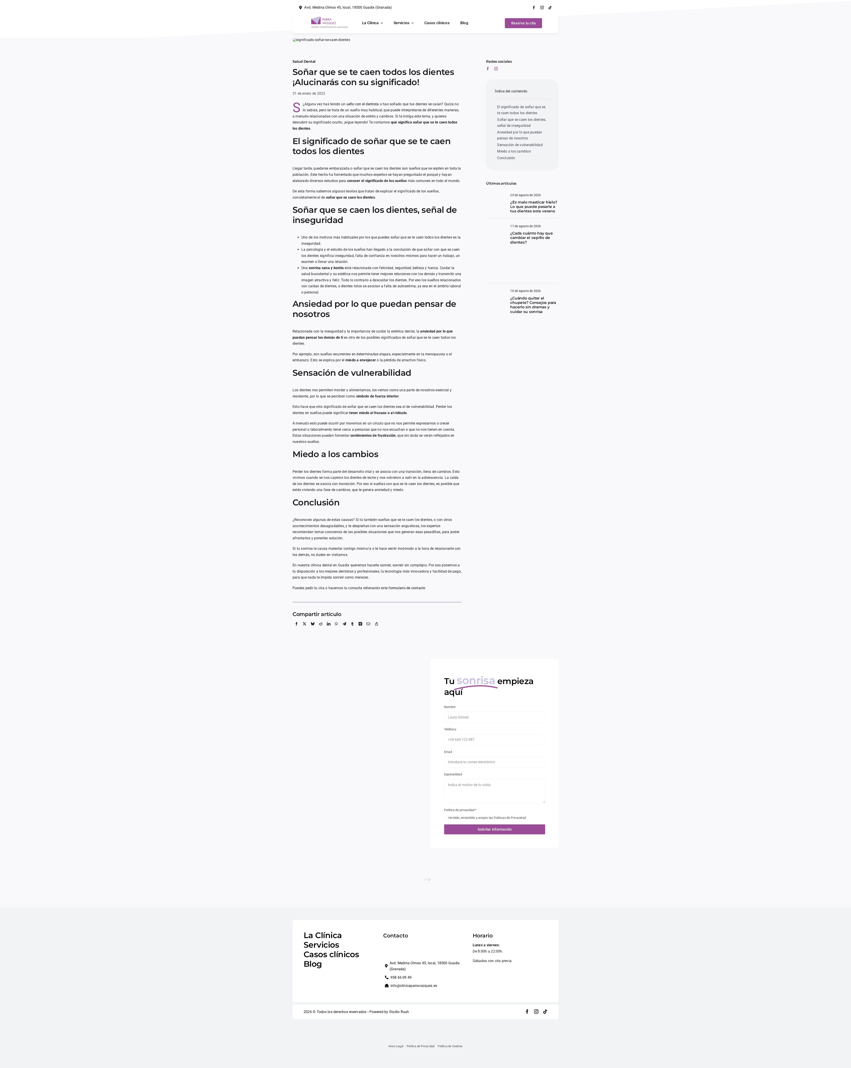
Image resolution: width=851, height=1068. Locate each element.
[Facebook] (297, 628)
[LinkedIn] (329, 628)
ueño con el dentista (362, 104)
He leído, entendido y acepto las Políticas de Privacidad (487, 818)
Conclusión (506, 158)
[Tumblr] (352, 628)
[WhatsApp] (336, 628)
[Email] (368, 628)
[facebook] (534, 7)
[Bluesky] (313, 628)
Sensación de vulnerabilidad (520, 145)
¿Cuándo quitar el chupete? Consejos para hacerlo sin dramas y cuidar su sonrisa (533, 305)
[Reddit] (321, 628)
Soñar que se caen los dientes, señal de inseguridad (521, 122)
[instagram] (542, 7)
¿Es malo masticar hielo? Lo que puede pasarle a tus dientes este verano (533, 206)
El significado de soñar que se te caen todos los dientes (521, 110)
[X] (304, 628)
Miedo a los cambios (514, 151)
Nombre (449, 707)
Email (448, 752)
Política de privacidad (460, 810)
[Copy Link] (377, 628)
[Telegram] (344, 628)
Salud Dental (304, 61)
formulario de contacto (406, 588)
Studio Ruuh (399, 1012)
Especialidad (453, 774)
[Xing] (360, 628)
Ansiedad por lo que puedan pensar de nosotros (519, 135)
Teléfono (450, 729)
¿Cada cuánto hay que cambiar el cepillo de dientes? (531, 238)
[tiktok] (550, 7)
